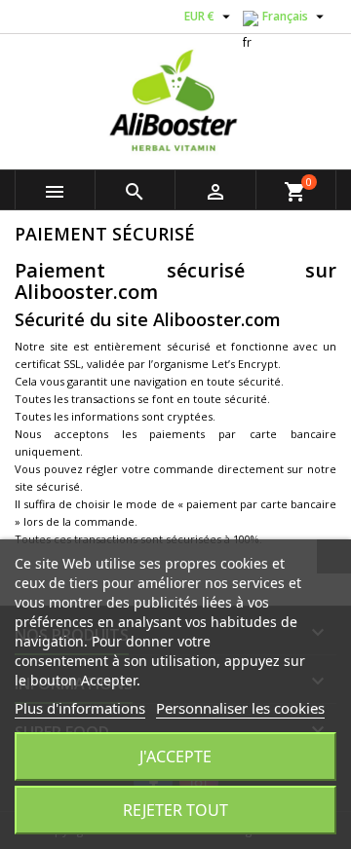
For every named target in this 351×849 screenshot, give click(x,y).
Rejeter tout (175, 810)
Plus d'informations (80, 708)
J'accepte (175, 756)
